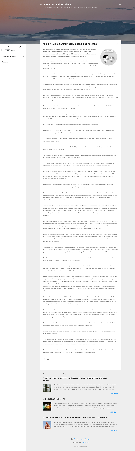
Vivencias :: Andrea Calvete (57, 4)
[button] (117, 44)
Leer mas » (114, 393)
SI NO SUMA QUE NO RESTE (54, 399)
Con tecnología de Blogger (81, 439)
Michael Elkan (85, 442)
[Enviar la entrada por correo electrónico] (48, 360)
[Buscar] (120, 5)
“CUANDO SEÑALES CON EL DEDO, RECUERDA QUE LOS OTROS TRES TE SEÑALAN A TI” (76, 418)
